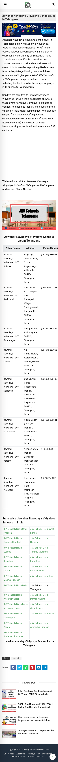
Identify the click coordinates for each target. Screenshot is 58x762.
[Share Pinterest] (32, 667)
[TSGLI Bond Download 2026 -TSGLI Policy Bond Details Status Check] (9, 707)
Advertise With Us (35, 756)
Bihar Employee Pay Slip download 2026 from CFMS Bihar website (35, 692)
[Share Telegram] (44, 667)
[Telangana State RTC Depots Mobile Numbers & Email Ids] (9, 733)
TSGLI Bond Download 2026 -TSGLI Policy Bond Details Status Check (35, 705)
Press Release (18, 756)
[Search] (53, 5)
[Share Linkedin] (38, 667)
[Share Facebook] (13, 667)
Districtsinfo (44, 749)
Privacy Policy (34, 754)
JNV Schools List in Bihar (42, 613)
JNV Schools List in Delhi (15, 585)
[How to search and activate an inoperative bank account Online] (9, 720)
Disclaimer (47, 754)
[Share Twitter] (19, 667)
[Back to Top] (52, 757)
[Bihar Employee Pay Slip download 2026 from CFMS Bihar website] (9, 694)
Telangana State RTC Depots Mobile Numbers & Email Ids (36, 732)
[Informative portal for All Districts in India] (29, 9)
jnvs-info (16, 658)
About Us (20, 754)
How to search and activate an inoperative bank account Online (34, 719)
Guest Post (9, 754)
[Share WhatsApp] (25, 667)
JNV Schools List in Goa (41, 576)
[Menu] (5, 4)
